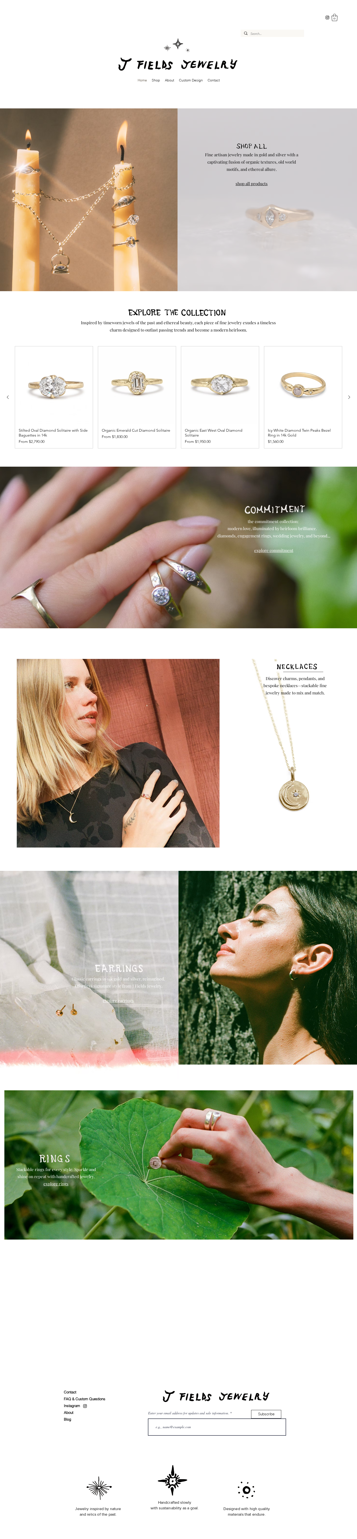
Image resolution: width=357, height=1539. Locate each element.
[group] (178, 397)
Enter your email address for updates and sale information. (188, 1413)
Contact (70, 1392)
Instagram (72, 1405)
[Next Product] (349, 397)
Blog (67, 1419)
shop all (243, 183)
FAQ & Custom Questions (84, 1399)
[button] (335, 17)
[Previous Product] (8, 397)
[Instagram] (327, 17)
